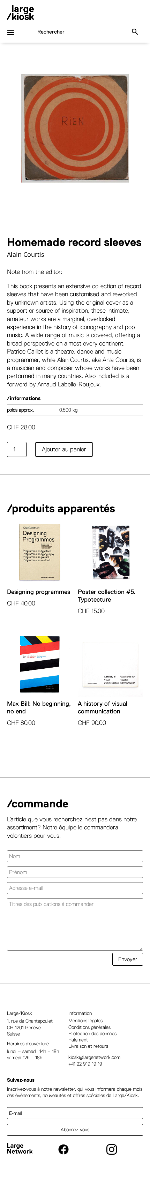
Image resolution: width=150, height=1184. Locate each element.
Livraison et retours (88, 1046)
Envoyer (127, 959)
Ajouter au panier (64, 449)
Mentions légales (85, 1020)
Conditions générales (89, 1027)
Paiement (78, 1040)
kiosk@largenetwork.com (94, 1057)
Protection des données (92, 1033)
